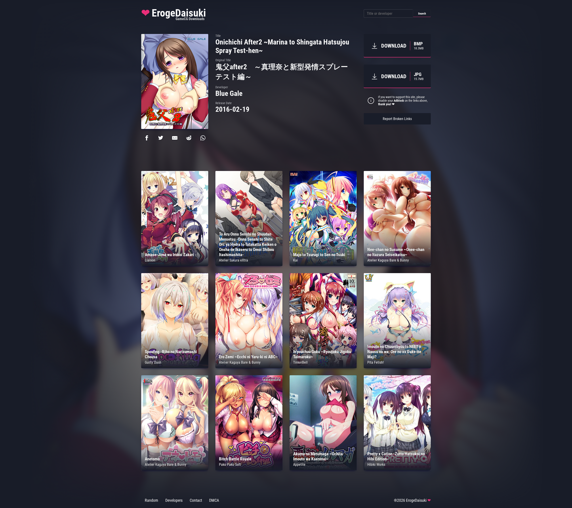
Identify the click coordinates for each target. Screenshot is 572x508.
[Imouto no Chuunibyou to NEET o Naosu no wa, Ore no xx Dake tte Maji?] (397, 367)
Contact (196, 500)
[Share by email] (174, 137)
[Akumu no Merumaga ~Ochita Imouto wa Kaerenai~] (323, 469)
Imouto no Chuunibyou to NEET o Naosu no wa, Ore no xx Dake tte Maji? (394, 351)
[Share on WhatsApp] (203, 137)
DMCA (214, 500)
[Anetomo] (174, 469)
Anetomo (152, 459)
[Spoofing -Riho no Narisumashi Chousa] (174, 367)
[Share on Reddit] (188, 137)
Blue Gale (228, 93)
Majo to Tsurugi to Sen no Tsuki (319, 254)
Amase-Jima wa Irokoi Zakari (169, 254)
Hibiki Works (376, 464)
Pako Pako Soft (230, 464)
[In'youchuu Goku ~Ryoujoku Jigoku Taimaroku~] (323, 367)
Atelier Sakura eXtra (233, 260)
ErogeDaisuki (173, 14)
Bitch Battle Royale (235, 459)
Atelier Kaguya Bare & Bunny (388, 260)
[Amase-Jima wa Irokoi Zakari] (174, 265)
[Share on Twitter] (160, 137)
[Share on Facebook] (146, 137)
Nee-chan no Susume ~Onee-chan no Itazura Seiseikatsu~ (395, 252)
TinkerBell (300, 362)
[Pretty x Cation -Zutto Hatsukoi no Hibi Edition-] (397, 469)
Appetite (299, 464)
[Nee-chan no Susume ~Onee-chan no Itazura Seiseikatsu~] (397, 265)
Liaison (150, 260)
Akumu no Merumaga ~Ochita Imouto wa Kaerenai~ (318, 456)
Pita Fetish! (375, 362)
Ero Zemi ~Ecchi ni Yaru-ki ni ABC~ (248, 356)
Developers (174, 500)
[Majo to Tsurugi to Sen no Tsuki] (323, 265)
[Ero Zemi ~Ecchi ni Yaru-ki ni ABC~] (248, 367)
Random (151, 500)
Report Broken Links (397, 119)
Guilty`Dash (153, 362)
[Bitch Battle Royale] (248, 469)
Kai (295, 260)
